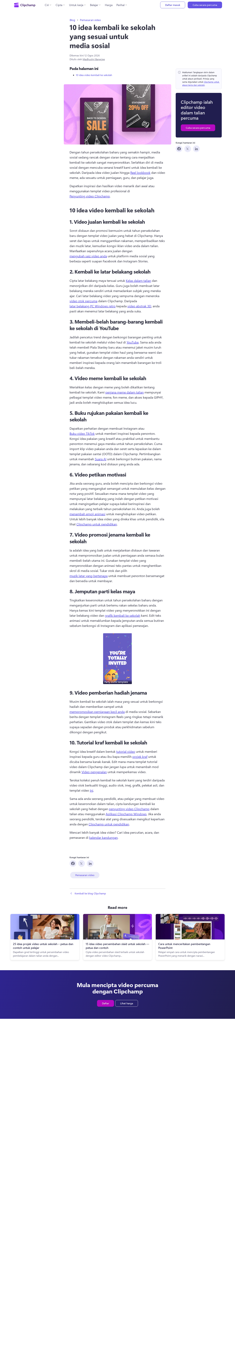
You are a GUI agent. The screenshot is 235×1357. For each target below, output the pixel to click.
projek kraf (139, 756)
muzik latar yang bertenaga (89, 576)
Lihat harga (126, 1003)
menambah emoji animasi (87, 514)
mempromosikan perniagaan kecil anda (97, 711)
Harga (109, 5)
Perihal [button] (120, 5)
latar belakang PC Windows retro (93, 306)
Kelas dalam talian (138, 280)
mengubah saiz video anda (88, 256)
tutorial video (125, 751)
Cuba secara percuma (205, 5)
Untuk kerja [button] (76, 5)
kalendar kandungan (103, 837)
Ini (91, 790)
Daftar (105, 1003)
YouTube (133, 342)
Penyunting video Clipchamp (90, 196)
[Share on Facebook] (179, 148)
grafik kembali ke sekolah (122, 615)
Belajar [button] (94, 5)
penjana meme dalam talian (124, 392)
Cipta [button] (59, 5)
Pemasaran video (90, 20)
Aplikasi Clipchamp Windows (126, 814)
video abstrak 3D (139, 306)
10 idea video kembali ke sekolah (94, 75)
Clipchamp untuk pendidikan (96, 524)
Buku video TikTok (82, 433)
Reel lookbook (140, 172)
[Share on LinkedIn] (196, 148)
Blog (72, 20)
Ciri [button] (47, 5)
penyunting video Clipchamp (129, 809)
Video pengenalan (94, 772)
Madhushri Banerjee (94, 59)
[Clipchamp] (24, 4)
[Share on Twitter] (187, 148)
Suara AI (100, 459)
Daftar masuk (172, 5)
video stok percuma (83, 301)
